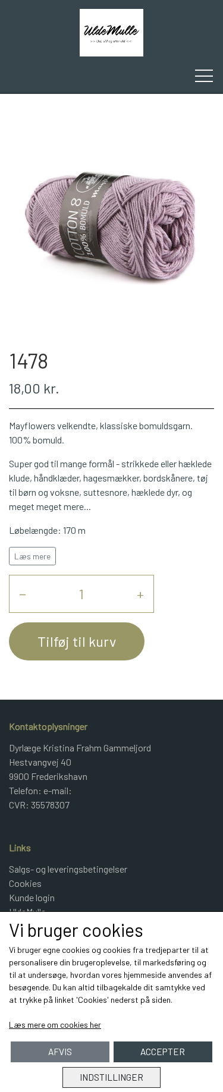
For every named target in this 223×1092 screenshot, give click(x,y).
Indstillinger (111, 1077)
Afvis (60, 1051)
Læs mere (32, 556)
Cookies (25, 883)
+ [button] (140, 593)
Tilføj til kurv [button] (76, 641)
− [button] (22, 593)
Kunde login (32, 897)
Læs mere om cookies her (55, 1024)
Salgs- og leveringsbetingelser (68, 868)
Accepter (162, 1051)
